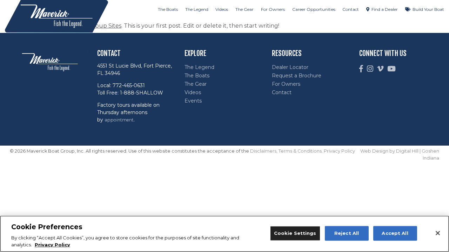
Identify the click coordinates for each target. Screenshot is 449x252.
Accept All (395, 233)
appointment (119, 119)
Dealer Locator (290, 67)
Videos (221, 9)
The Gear (244, 9)
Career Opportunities (313, 9)
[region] (224, 234)
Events (193, 101)
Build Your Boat (428, 9)
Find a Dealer (384, 9)
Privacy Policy (339, 151)
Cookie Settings (295, 233)
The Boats (168, 9)
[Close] (437, 233)
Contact (350, 9)
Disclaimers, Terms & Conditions (286, 151)
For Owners (273, 9)
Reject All (346, 233)
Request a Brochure (296, 75)
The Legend (196, 9)
